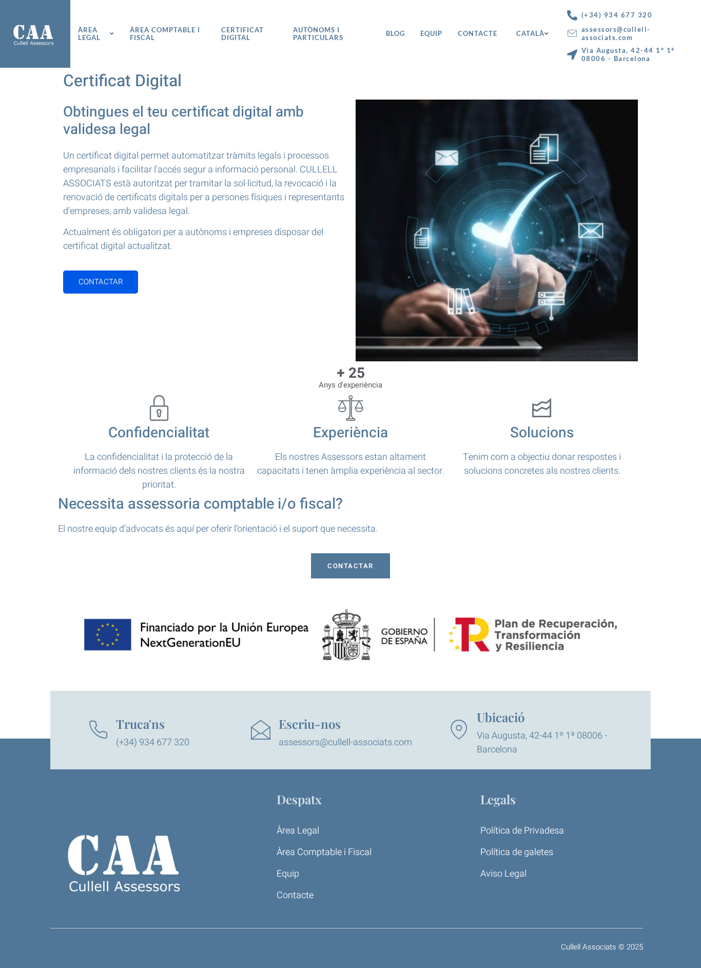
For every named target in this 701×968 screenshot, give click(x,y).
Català (530, 33)
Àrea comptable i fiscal (165, 34)
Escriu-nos (310, 723)
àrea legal (89, 34)
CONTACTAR (101, 281)
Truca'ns (140, 723)
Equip (431, 33)
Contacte (477, 33)
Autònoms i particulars (318, 34)
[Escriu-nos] (260, 730)
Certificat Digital (242, 34)
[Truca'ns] (98, 730)
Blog (395, 33)
